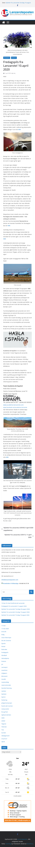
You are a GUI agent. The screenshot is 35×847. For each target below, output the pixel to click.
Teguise (3, 724)
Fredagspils (6, 57)
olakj (14, 73)
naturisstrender (6, 685)
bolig (2, 634)
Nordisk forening (6, 688)
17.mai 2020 (5, 628)
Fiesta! (3, 646)
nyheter (3, 691)
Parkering (4, 700)
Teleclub (4, 727)
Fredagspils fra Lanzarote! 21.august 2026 (14, 606)
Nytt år (3, 697)
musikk (3, 679)
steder (3, 721)
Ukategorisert (5, 736)
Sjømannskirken (6, 715)
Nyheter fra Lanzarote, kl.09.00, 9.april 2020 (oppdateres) (18, 529)
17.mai (3, 625)
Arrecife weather (17, 796)
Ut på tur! (4, 739)
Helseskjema (5, 658)
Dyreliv (3, 643)
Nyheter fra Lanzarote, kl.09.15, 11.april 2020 (18, 536)
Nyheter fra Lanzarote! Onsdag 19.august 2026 (15, 612)
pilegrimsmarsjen (6, 703)
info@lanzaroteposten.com (9, 580)
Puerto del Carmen (7, 706)
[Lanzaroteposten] (3, 22)
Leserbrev (4, 670)
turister (3, 733)
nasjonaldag (5, 682)
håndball (4, 655)
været (3, 742)
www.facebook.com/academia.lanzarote (15, 407)
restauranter (5, 709)
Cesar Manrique (6, 637)
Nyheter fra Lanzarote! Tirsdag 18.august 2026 (15, 615)
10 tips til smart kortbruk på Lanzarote (12, 603)
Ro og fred (4, 712)
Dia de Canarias (6, 640)
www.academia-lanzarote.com (13, 405)
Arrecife (3, 631)
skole (2, 718)
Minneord (4, 676)
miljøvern (4, 673)
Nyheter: (14, 57)
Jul (2, 664)
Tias (2, 730)
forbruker (4, 649)
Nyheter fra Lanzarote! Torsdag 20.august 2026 (15, 609)
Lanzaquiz (4, 667)
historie (3, 661)
